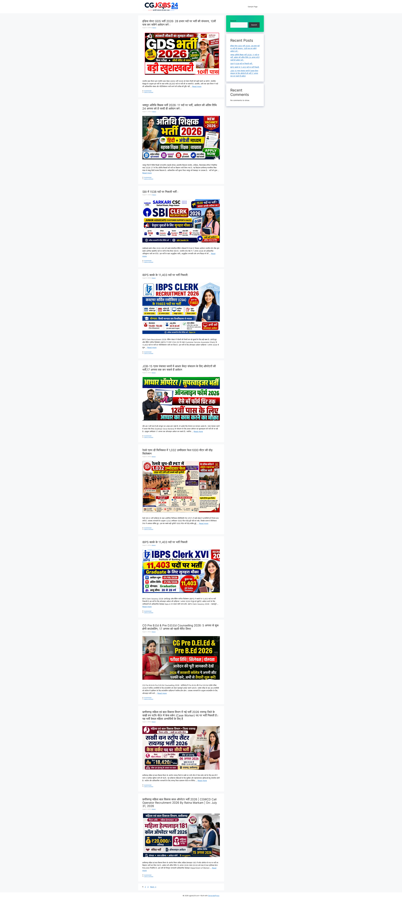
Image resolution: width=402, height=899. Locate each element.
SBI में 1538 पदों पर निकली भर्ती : (160, 191)
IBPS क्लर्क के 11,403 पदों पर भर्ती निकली (164, 542)
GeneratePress (213, 896)
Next (153, 887)
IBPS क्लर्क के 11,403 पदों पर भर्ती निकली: (165, 275)
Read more (196, 86)
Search (233, 21)
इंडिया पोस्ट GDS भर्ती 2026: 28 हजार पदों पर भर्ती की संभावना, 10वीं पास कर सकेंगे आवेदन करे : (179, 22)
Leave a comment (148, 92)
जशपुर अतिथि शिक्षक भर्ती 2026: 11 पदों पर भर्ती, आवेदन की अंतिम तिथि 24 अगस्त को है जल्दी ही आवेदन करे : (179, 106)
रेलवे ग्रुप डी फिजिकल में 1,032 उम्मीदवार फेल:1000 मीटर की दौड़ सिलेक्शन (177, 451)
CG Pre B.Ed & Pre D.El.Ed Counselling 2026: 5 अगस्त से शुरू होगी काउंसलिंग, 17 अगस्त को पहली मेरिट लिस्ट (180, 627)
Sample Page (253, 7)
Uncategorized (147, 90)
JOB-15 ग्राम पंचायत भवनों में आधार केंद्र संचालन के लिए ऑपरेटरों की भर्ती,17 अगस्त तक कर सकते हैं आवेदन (179, 367)
